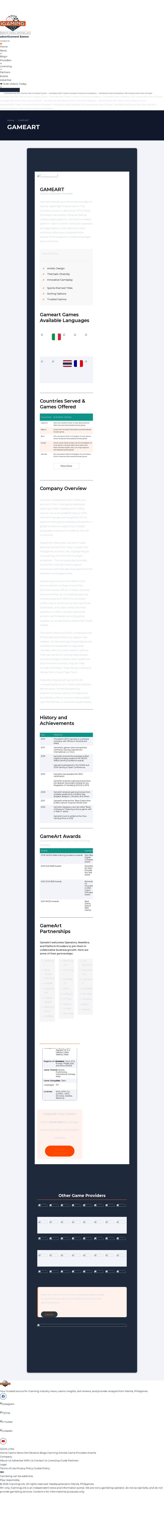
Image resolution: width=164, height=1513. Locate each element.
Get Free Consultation (60, 1151)
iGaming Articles (57, 1452)
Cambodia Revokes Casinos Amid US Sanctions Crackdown (70, 101)
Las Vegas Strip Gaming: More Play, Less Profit (21, 101)
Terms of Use (8, 1468)
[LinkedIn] (82, 1432)
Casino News (16, 1452)
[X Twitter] (82, 1423)
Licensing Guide (58, 1460)
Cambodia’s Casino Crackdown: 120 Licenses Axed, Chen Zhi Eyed (132, 97)
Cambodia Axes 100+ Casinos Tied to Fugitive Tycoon (24, 97)
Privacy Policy (25, 1468)
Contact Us (40, 1460)
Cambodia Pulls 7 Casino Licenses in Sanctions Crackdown (75, 97)
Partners (73, 1460)
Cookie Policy (42, 1468)
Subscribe (49, 1314)
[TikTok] (82, 1414)
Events (92, 1452)
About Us (5, 1460)
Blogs (43, 1452)
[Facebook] (82, 1396)
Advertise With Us (22, 1460)
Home (10, 120)
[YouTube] (82, 1441)
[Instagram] (82, 1405)
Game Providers (78, 1452)
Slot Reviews (31, 1452)
